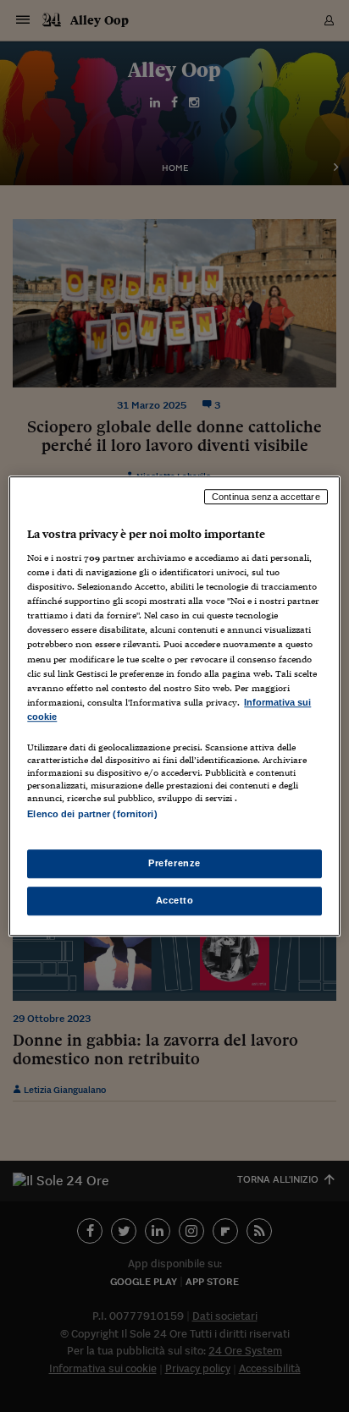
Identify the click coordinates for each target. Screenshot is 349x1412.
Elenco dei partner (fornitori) (92, 814)
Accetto (175, 900)
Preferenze (174, 863)
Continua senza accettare (266, 497)
